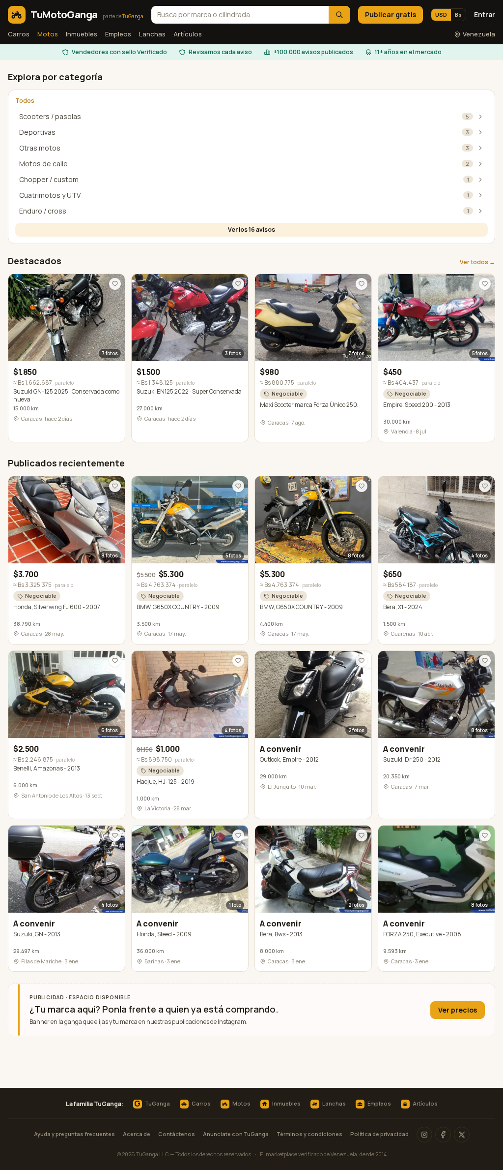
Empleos (118, 34)
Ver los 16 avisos (251, 229)
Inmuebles (81, 34)
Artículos (187, 34)
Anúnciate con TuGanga (236, 1134)
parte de (123, 16)
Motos (47, 34)
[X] (462, 1134)
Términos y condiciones (309, 1134)
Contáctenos (176, 1134)
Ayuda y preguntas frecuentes (74, 1134)
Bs (458, 14)
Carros (18, 34)
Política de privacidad (379, 1134)
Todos (24, 101)
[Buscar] (339, 15)
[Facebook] (443, 1134)
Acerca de (136, 1134)
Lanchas (152, 34)
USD (441, 14)
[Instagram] (424, 1134)
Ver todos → (477, 262)
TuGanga (151, 1104)
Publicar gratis (390, 14)
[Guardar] (115, 284)
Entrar (484, 14)
